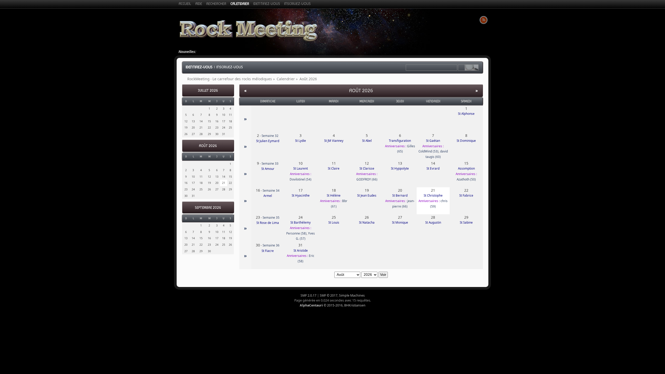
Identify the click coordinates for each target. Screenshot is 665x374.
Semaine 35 (271, 217)
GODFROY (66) (366, 179)
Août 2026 (208, 146)
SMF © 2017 (328, 295)
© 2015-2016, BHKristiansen (332, 305)
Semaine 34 (271, 190)
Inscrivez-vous (229, 67)
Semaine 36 (271, 245)
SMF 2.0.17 (308, 295)
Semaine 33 (270, 163)
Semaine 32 (270, 136)
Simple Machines (352, 295)
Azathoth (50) (466, 179)
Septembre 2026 (208, 208)
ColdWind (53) (428, 151)
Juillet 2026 (208, 90)
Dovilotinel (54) (300, 179)
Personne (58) (296, 233)
